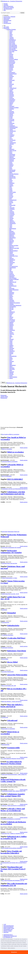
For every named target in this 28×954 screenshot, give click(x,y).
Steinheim (11, 324)
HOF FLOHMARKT (15, 479)
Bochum (11, 69)
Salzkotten (11, 300)
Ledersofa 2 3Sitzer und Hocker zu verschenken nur (13, 809)
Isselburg (11, 185)
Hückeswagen (12, 177)
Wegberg (11, 352)
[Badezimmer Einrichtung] (7, 647)
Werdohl (11, 353)
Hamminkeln (12, 154)
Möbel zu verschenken (15, 452)
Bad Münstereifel (13, 46)
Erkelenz (11, 115)
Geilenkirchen (12, 128)
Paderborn (11, 274)
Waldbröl (11, 345)
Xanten (10, 375)
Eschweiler (11, 119)
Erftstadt (11, 114)
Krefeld (11, 201)
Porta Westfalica (13, 278)
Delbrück (11, 92)
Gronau (11, 141)
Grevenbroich (12, 140)
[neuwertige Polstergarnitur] (7, 671)
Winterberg (11, 367)
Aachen (11, 30)
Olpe (10, 270)
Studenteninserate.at (7, 934)
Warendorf (11, 348)
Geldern (11, 129)
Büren (10, 86)
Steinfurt (11, 323)
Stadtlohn (11, 322)
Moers (10, 244)
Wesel (10, 360)
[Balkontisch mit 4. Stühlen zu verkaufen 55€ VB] (12, 833)
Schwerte (11, 309)
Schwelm (11, 308)
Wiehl (10, 364)
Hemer (10, 162)
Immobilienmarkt (7, 20)
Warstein (11, 349)
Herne (10, 167)
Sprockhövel (12, 319)
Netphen (11, 252)
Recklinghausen (12, 285)
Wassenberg (12, 351)
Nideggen (11, 258)
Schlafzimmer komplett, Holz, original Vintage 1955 (13, 795)
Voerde (10, 343)
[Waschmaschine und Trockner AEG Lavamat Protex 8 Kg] (14, 864)
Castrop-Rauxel (12, 88)
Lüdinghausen (12, 223)
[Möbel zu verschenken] (6, 449)
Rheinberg (11, 293)
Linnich (11, 216)
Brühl (10, 82)
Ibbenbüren (11, 183)
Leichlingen (12, 209)
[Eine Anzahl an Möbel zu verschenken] (10, 434)
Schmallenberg (12, 306)
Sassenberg (11, 301)
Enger (10, 110)
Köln (10, 203)
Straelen (11, 327)
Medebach (11, 235)
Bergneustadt (12, 62)
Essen (10, 121)
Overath (11, 272)
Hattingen (11, 157)
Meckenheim (12, 233)
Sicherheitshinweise (7, 929)
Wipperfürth (12, 369)
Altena (10, 36)
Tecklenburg (12, 330)
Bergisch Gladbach (13, 59)
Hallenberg (11, 149)
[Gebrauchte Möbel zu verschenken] (9, 461)
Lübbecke (11, 220)
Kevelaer (11, 196)
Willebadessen (12, 365)
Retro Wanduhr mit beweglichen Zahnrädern (11, 852)
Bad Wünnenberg (13, 50)
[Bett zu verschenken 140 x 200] (8, 685)
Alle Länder (6, 26)
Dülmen (11, 103)
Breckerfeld (12, 80)
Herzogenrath (12, 170)
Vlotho (10, 341)
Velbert (10, 336)
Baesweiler (11, 51)
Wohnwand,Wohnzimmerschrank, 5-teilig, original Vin (13, 780)
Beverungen (12, 63)
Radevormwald (12, 282)
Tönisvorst (11, 334)
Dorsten (11, 97)
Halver (10, 151)
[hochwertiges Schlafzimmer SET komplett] (11, 547)
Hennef (11, 163)
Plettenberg (11, 276)
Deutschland (6, 28)
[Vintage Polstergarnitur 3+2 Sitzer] (9, 578)
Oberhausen (12, 262)
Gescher (11, 132)
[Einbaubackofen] (5, 622)
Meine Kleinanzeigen (8, 6)
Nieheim (11, 261)
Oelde (10, 265)
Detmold (11, 93)
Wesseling (11, 361)
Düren (10, 105)
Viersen (11, 340)
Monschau (11, 246)
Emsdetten (11, 108)
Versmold (11, 339)
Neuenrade (11, 254)
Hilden (10, 172)
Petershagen (12, 275)
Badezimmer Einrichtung (16, 651)
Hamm (10, 153)
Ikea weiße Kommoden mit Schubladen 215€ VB (14, 884)
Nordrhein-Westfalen (11, 29)
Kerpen (11, 194)
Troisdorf (11, 332)
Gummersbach (12, 142)
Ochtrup (11, 263)
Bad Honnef (12, 42)
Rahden (11, 283)
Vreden (10, 344)
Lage (10, 206)
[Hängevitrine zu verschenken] (8, 728)
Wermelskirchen (13, 356)
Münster (11, 249)
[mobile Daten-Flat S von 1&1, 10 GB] (10, 593)
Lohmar (11, 219)
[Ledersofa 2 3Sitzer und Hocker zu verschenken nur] (13, 805)
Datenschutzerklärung (8, 927)
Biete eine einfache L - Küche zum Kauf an (12, 705)
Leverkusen (12, 214)
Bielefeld (11, 64)
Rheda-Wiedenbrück (14, 289)
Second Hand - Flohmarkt (9, 16)
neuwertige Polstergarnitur (17, 675)
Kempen (11, 193)
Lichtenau (11, 215)
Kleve (10, 198)
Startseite (5, 3)
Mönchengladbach (13, 250)
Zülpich (11, 378)
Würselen (11, 374)
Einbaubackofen (13, 625)
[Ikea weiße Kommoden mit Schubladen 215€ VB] (12, 880)
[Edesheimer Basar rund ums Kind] (9, 563)
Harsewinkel (12, 155)
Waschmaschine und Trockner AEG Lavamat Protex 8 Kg (13, 869)
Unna (10, 335)
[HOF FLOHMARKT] (6, 476)
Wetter (10, 362)
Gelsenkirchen (12, 131)
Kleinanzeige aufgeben (8, 7)
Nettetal (11, 253)
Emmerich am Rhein (14, 107)
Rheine (10, 295)
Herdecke (11, 164)
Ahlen (10, 33)
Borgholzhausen (13, 73)
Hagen (10, 146)
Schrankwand (12, 720)
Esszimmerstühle (13, 748)
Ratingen (11, 284)
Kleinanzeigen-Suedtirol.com (10, 936)
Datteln (10, 90)
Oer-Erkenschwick (13, 266)
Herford (11, 166)
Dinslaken (11, 94)
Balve (10, 53)
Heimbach (11, 159)
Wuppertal (11, 371)
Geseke (11, 133)
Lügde (10, 224)
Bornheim (11, 76)
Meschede (11, 240)
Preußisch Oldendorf (14, 279)
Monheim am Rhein (13, 245)
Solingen (11, 317)
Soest (10, 315)
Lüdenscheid (12, 222)
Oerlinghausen (12, 267)
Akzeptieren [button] (14, 952)
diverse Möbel (12, 662)
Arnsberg (11, 37)
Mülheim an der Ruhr (14, 248)
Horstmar (11, 175)
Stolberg (11, 326)
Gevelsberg (11, 134)
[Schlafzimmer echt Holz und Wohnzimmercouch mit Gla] (14, 488)
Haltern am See (12, 150)
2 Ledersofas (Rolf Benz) (16, 638)
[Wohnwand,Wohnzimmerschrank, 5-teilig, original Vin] (14, 774)
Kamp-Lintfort (12, 192)
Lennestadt (11, 213)
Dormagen (11, 95)
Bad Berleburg (12, 39)
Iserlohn (11, 184)
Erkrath (11, 116)
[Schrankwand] (4, 717)
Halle (10, 148)
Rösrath (11, 298)
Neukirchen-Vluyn (13, 256)
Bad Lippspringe (13, 45)
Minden (11, 243)
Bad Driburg (12, 41)
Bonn (10, 71)
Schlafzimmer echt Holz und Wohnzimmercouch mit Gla (13, 493)
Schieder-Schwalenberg (14, 302)
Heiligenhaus (12, 158)
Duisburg (11, 102)
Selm (10, 310)
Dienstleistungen (7, 23)
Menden (11, 239)
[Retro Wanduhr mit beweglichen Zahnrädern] (11, 848)
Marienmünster (12, 228)
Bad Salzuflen (12, 49)
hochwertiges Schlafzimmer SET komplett (11, 551)
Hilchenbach (12, 171)
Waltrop (11, 347)
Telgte (10, 331)
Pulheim (11, 280)
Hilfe (4, 10)
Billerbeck (11, 66)
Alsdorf (11, 34)
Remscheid (11, 288)
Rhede (10, 291)
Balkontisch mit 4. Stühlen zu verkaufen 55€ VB (14, 837)
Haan (10, 145)
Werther (11, 358)
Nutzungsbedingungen (8, 925)
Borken (11, 75)
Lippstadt (11, 218)
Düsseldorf (11, 106)
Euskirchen (11, 123)
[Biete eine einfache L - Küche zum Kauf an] (11, 701)
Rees (10, 287)
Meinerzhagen (12, 237)
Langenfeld (11, 207)
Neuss (10, 257)
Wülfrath (11, 373)
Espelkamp (11, 120)
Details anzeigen (23, 447)
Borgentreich (12, 72)
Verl (10, 338)
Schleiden (11, 304)
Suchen (22, 12)
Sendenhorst (12, 311)
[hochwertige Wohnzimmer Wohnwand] (10, 531)
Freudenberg (12, 125)
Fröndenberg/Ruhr (13, 127)
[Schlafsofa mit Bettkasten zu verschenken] (11, 818)
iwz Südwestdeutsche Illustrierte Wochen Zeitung (11, 763)
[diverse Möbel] (4, 659)
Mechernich (12, 232)
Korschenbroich (12, 200)
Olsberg (11, 271)
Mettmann (11, 241)
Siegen (10, 314)
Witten (10, 370)
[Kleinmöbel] (4, 609)
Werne (10, 357)
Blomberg (11, 67)
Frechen (11, 124)
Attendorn (11, 38)
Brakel (10, 79)
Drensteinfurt (12, 99)
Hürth (10, 179)
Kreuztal (11, 202)
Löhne (10, 227)
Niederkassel (12, 259)
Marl (10, 229)
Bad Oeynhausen (13, 47)
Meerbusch (11, 236)
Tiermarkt (5, 21)
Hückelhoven (12, 176)
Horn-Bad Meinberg (13, 174)
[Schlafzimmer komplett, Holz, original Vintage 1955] (13, 791)
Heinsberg (11, 161)
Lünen (10, 226)
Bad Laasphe (12, 43)
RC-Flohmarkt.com (7, 937)
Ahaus (10, 32)
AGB (4, 924)
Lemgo (10, 210)
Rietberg (11, 296)
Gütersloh (11, 144)
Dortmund (11, 98)
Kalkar (10, 189)
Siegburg (11, 313)
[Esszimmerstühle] (5, 744)
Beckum (11, 55)
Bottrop (11, 77)
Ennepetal (11, 111)
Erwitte (10, 118)
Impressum (5, 932)
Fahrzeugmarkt (6, 18)
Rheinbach (11, 292)
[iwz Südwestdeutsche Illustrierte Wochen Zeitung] (12, 758)
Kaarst (10, 188)
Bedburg (11, 56)
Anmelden (5, 5)
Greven (11, 138)
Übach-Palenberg (13, 377)
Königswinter (12, 205)
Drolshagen (11, 101)
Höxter (10, 181)
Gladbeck (11, 136)
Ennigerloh (11, 112)
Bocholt (11, 68)
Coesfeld (11, 89)
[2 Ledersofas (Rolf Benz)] (7, 635)
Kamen (10, 190)
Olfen (10, 269)
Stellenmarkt (6, 19)
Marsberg (11, 231)
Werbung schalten (7, 931)
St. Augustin (12, 321)
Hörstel (10, 180)
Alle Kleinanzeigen (7, 8)
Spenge (11, 318)
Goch (10, 137)
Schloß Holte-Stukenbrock (15, 305)
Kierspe (11, 197)
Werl (10, 354)
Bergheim (11, 58)
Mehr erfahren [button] (11, 948)
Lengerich (11, 211)
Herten (10, 168)
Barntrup (11, 54)
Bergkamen (11, 60)
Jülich (10, 187)
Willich (10, 366)
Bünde (10, 85)
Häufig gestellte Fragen (8, 928)
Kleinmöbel (11, 613)
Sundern (11, 328)
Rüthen (10, 297)
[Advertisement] (14, 413)
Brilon (10, 81)
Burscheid (11, 84)
